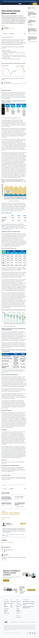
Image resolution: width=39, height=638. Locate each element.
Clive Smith (3, 505)
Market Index (18, 617)
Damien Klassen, (17, 506)
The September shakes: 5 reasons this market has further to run (28, 607)
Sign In (31, 3)
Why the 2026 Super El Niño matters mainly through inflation (20, 504)
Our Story (18, 603)
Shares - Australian (5, 606)
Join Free (34, 3)
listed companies (13, 601)
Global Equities (12, 534)
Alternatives (22, 534)
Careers (17, 608)
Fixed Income (17, 534)
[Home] (19, 3)
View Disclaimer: (4, 484)
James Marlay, (30, 33)
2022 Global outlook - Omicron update (28, 601)
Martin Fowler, (17, 498)
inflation (11, 512)
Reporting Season (30, 11)
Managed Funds (6, 601)
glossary (11, 603)
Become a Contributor (18, 610)
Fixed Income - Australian (6, 611)
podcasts (11, 606)
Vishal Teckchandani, (30, 24)
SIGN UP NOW (6, 580)
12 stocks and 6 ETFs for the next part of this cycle (28, 604)
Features (17, 606)
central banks (4, 514)
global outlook (5, 512)
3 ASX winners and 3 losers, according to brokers (32, 21)
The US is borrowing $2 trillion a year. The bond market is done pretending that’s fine (7, 498)
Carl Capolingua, (30, 41)
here (15, 471)
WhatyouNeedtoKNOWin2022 (14, 514)
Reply (7, 551)
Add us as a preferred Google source (7, 37)
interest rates (16, 512)
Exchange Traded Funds (6, 604)
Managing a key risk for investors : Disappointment (7, 503)
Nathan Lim (3, 519)
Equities (7, 534)
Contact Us (18, 612)
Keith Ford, (3, 500)
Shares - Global (6, 608)
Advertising (18, 601)
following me (13, 478)
